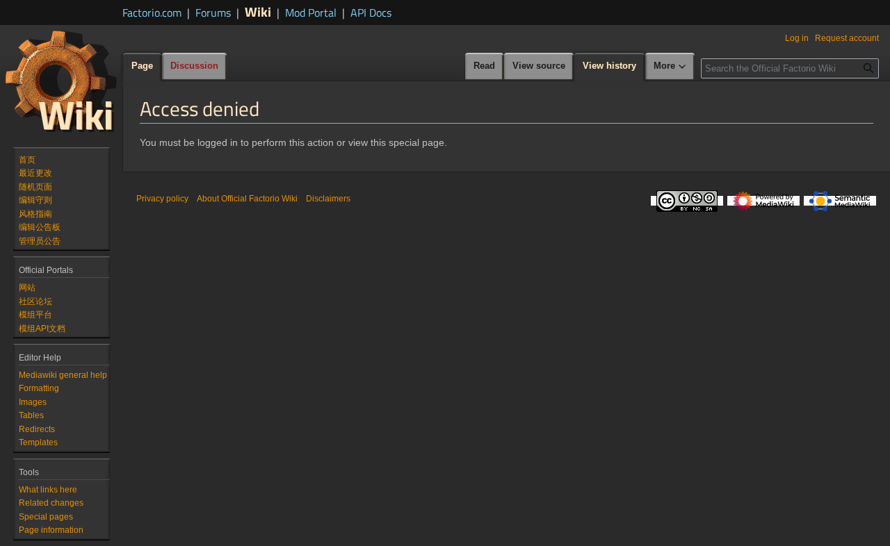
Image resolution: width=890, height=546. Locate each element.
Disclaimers (328, 199)
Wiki (258, 11)
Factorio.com (151, 12)
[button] (670, 67)
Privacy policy (162, 199)
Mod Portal (311, 12)
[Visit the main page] (61, 80)
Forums (213, 12)
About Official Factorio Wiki (247, 199)
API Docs (370, 12)
